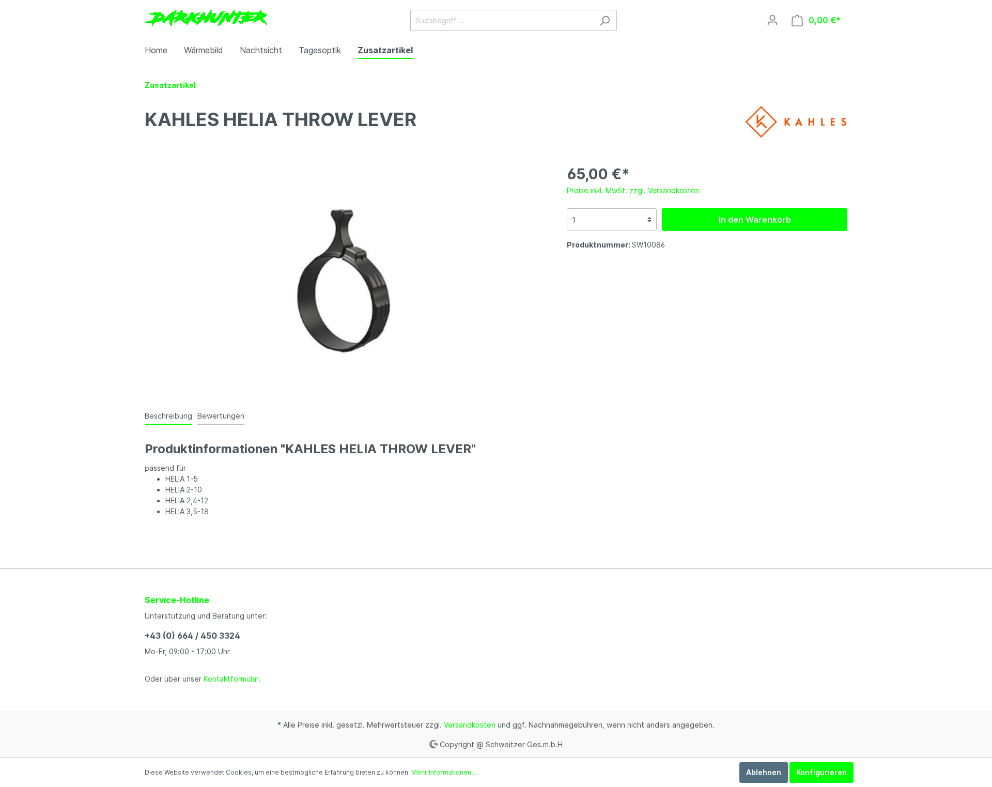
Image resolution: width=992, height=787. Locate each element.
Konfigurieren (821, 772)
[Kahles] (795, 121)
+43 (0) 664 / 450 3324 (192, 635)
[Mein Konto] (772, 20)
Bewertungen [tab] (220, 415)
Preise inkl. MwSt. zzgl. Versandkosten (633, 190)
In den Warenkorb (755, 219)
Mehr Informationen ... (444, 772)
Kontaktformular (231, 678)
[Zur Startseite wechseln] (206, 18)
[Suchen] (605, 20)
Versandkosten (469, 724)
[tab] (168, 415)
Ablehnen (763, 772)
